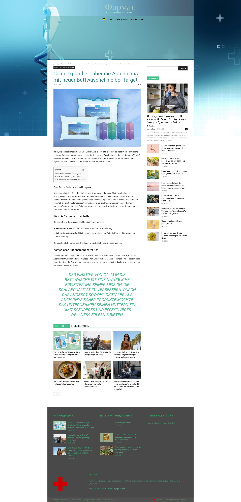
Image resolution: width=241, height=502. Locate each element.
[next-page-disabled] (59, 394)
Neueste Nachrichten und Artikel (130, 19)
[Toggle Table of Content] (82, 170)
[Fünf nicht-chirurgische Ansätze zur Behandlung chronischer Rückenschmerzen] (97, 370)
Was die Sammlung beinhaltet (69, 176)
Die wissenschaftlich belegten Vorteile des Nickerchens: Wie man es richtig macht (173, 211)
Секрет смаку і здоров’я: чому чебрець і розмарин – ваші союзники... (128, 449)
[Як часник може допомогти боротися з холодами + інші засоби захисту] (153, 148)
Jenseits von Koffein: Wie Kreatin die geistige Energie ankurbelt (79, 437)
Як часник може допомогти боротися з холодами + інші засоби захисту (173, 148)
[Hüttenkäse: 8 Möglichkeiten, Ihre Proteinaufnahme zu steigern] (67, 370)
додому (56, 64)
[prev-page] (55, 394)
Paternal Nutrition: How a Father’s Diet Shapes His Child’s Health (174, 235)
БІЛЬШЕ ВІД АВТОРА (80, 326)
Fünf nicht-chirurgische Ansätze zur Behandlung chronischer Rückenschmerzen (97, 384)
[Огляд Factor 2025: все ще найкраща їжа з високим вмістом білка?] (106, 437)
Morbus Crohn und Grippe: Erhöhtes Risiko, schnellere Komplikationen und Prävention (66, 354)
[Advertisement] (120, 41)
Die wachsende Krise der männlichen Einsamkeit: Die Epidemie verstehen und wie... (173, 185)
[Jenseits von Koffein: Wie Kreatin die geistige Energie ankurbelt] (97, 340)
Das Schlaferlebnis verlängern (68, 174)
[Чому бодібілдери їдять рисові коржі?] (153, 224)
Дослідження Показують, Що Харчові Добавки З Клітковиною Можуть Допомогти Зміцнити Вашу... (167, 121)
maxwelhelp (151, 129)
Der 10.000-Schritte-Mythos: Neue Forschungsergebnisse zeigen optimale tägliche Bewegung (126, 354)
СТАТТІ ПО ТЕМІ (61, 326)
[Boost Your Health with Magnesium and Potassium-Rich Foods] (153, 199)
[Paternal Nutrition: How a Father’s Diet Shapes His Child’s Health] (153, 236)
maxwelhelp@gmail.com (115, 489)
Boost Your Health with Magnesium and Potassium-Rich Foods (172, 198)
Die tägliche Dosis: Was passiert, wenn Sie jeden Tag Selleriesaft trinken (173, 160)
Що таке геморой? (123, 422)
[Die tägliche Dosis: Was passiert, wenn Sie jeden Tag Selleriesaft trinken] (153, 161)
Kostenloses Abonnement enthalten (71, 179)
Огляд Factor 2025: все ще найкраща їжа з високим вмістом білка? (126, 437)
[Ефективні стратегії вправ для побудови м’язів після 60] (153, 174)
